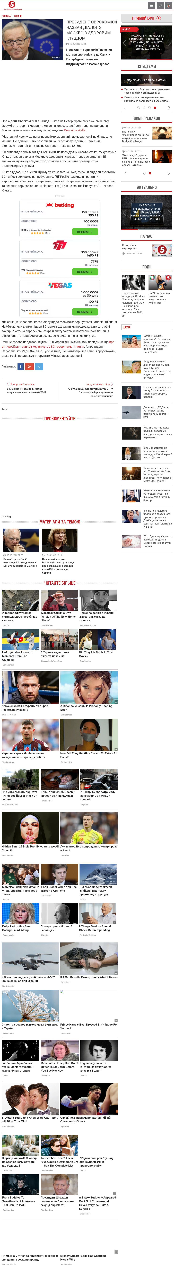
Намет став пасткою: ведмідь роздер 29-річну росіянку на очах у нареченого (157, 432)
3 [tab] (149, 108)
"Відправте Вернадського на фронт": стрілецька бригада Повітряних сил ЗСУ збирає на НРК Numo (134, 163)
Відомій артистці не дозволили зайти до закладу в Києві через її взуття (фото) (157, 452)
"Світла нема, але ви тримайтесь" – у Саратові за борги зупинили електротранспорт (90, 392)
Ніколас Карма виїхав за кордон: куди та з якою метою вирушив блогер (156, 495)
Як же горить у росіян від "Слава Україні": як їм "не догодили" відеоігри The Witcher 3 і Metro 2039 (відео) (157, 475)
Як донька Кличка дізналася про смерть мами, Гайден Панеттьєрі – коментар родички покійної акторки (157, 369)
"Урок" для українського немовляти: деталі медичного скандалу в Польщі (157, 541)
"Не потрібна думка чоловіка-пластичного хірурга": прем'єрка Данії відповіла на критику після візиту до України (157, 518)
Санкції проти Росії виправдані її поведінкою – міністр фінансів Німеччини (20, 562)
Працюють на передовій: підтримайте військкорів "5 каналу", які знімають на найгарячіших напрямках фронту (136, 141)
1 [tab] (134, 59)
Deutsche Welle (74, 130)
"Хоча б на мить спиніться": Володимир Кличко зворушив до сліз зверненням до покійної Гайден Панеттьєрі (157, 344)
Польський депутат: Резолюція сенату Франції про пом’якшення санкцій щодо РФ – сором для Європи (58, 566)
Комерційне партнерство (129, 247)
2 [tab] (159, 59)
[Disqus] (60, 471)
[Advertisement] (59, 257)
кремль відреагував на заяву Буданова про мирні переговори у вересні (157, 392)
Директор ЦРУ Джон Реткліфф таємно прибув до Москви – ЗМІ (155, 412)
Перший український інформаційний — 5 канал (12, 5)
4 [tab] (155, 108)
